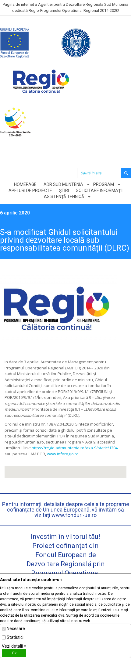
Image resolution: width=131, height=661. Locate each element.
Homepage (25, 184)
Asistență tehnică (64, 196)
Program (103, 184)
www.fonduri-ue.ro (74, 515)
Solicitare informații (99, 190)
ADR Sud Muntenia (63, 184)
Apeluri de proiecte (30, 190)
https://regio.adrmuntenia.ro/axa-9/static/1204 (75, 447)
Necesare (16, 628)
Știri (64, 190)
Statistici (15, 637)
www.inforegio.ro (63, 454)
